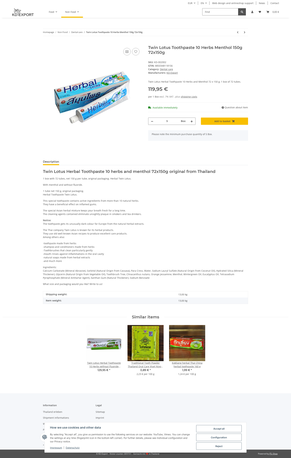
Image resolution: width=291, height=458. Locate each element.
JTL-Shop (273, 453)
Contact (274, 3)
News (262, 3)
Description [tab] (51, 161)
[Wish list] (260, 12)
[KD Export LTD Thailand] (23, 12)
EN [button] (202, 3)
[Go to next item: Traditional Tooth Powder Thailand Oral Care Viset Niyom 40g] (244, 32)
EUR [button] (190, 3)
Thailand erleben (52, 411)
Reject (218, 446)
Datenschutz (73, 447)
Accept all (219, 428)
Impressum (56, 447)
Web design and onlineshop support (232, 3)
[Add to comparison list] (127, 51)
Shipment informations (56, 417)
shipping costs (189, 96)
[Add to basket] (45, 43)
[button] (252, 12)
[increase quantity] (191, 121)
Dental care (166, 69)
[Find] (242, 11)
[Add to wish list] (135, 51)
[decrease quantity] (152, 121)
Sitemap (100, 411)
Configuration (219, 437)
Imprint (100, 417)
